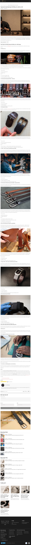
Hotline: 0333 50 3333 (12, 537)
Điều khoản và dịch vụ (11, 531)
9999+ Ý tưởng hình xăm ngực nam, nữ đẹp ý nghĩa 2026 (15, 496)
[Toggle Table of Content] (7, 42)
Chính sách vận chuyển (19, 531)
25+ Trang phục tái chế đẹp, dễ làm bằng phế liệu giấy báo (13, 443)
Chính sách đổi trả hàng (19, 532)
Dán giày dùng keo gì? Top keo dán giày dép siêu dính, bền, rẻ (14, 435)
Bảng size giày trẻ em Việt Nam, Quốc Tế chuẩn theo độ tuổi (14, 478)
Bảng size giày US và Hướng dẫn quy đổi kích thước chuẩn (14, 452)
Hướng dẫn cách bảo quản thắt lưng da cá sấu (7, 379)
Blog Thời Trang (5, 391)
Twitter (29, 391)
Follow (1, 540)
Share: (23, 391)
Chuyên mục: (2, 391)
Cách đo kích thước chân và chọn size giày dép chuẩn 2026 (14, 473)
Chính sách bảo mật (26, 531)
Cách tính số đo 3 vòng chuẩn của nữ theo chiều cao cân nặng (14, 448)
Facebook (27, 391)
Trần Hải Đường (7, 384)
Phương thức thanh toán (11, 534)
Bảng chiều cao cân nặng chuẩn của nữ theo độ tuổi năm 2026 (14, 439)
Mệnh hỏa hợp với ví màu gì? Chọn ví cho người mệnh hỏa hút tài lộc (15, 469)
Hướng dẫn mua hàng (11, 532)
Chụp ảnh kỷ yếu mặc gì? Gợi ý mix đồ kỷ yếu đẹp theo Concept (14, 460)
